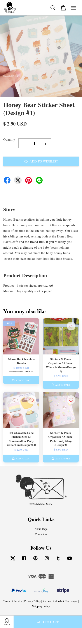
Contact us (41, 534)
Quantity (9, 139)
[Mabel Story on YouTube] (69, 560)
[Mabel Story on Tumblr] (58, 560)
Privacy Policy (32, 601)
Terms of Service (12, 601)
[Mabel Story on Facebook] (24, 560)
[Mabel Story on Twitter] (13, 560)
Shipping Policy (41, 606)
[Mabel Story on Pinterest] (35, 560)
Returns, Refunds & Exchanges (60, 601)
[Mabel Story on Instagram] (47, 560)
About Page (41, 529)
